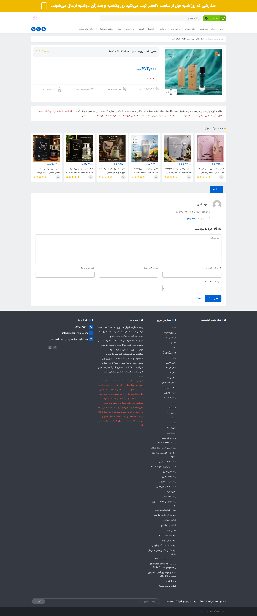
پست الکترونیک (150, 268)
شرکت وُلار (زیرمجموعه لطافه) (163, 466)
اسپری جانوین (170, 392)
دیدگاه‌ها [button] (216, 189)
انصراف (198, 298)
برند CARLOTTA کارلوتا (166, 442)
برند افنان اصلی (169, 471)
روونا (120, 29)
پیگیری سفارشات (207, 29)
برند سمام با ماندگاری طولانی (164, 545)
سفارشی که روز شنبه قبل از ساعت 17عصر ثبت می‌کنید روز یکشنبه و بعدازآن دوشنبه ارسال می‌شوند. (133, 5)
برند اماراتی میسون (168, 438)
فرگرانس (162, 29)
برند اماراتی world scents (164, 515)
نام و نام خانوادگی (213, 268)
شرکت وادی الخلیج (168, 525)
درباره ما (172, 407)
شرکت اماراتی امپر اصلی (166, 486)
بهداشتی (172, 417)
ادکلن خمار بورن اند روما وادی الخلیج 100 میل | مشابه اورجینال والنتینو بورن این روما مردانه (48, 172)
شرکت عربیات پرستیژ (167, 586)
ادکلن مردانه (190, 29)
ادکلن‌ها (173, 372)
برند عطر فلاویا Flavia (167, 535)
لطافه (141, 29)
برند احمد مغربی (169, 476)
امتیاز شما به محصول (211, 281)
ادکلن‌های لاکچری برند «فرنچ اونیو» (164, 454)
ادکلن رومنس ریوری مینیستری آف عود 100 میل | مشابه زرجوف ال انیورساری (211, 172)
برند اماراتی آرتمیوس (167, 481)
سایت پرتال (203, 611)
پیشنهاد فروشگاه (105, 29)
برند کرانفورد (171, 581)
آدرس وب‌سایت (87, 268)
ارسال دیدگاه (213, 298)
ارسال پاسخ (191, 218)
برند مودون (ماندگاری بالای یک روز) (163, 503)
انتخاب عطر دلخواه (168, 382)
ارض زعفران (171, 362)
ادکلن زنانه (175, 29)
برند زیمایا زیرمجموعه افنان (165, 558)
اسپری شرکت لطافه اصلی (165, 510)
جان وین (130, 29)
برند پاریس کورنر (169, 540)
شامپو (173, 422)
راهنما (173, 402)
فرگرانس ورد (171, 337)
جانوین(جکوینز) (169, 352)
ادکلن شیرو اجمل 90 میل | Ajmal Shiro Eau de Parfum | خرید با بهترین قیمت (146, 172)
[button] (214, 18)
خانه (222, 29)
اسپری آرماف (171, 530)
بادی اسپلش (171, 427)
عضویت (38, 601)
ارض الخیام (171, 491)
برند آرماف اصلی (169, 496)
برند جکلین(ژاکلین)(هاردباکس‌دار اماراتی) (162, 552)
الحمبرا (151, 29)
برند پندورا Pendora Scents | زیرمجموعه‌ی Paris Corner (163, 565)
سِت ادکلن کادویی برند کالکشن (163, 448)
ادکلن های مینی (86, 29)
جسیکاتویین (171, 433)
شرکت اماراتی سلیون (167, 461)
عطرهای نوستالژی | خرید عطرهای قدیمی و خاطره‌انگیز (162, 574)
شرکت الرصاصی (169, 520)
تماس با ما (171, 412)
